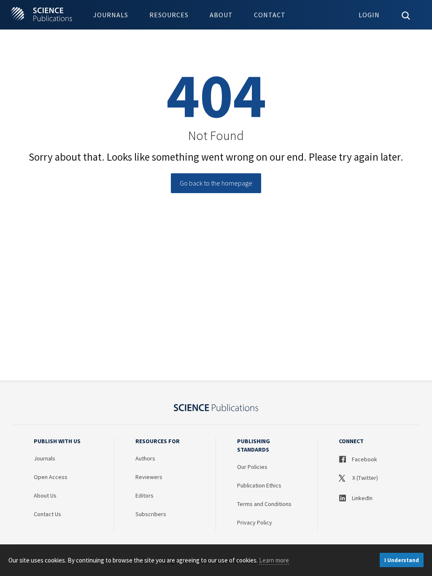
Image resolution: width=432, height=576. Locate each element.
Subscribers (150, 514)
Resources (169, 15)
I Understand (401, 560)
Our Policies (252, 467)
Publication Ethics (259, 485)
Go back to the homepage (216, 183)
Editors (144, 495)
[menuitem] (111, 15)
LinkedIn (362, 498)
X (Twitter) (364, 478)
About (221, 15)
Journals (110, 15)
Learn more (274, 560)
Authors (145, 458)
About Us (45, 495)
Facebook (364, 459)
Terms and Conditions (264, 504)
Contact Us (47, 514)
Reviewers (148, 477)
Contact (270, 15)
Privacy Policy (254, 522)
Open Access (51, 477)
